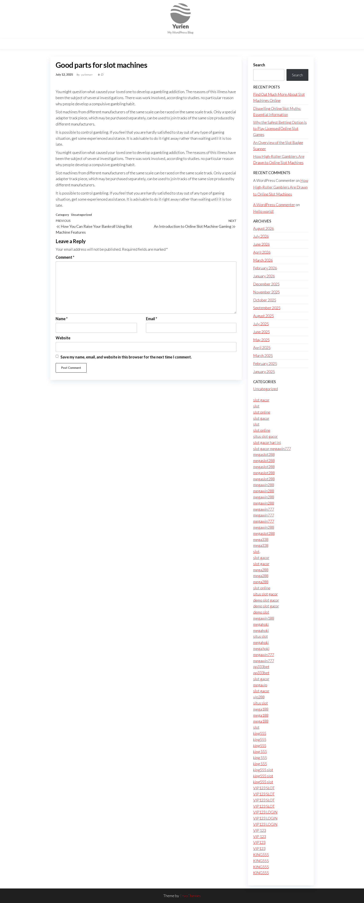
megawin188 (263, 618)
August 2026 (263, 228)
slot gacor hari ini (267, 442)
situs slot (260, 636)
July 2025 (261, 323)
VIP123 (259, 842)
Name (62, 318)
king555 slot (263, 769)
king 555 (260, 751)
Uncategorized (81, 214)
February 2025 (265, 363)
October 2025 (264, 300)
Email (151, 318)
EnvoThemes (190, 895)
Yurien (180, 26)
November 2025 (266, 292)
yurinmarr (87, 74)
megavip (260, 685)
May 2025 (261, 339)
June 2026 (261, 244)
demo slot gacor (266, 600)
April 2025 (261, 347)
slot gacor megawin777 (272, 448)
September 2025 (266, 307)
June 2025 (261, 331)
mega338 (260, 539)
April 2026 (261, 252)
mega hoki (261, 648)
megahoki (261, 624)
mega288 (260, 569)
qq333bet (261, 666)
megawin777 (263, 509)
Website (63, 338)
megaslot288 (264, 454)
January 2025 (264, 371)
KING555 (261, 854)
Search (259, 65)
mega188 (260, 709)
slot (256, 406)
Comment (65, 257)
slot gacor (261, 400)
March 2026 (263, 260)
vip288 (259, 697)
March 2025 (263, 355)
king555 (259, 733)
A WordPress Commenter (274, 204)
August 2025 (263, 315)
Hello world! (263, 211)
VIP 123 (259, 830)
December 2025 (266, 284)
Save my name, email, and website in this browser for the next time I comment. (126, 357)
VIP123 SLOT (264, 788)
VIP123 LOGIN (265, 812)
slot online (261, 412)
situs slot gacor (265, 436)
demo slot (261, 612)
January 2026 (264, 276)
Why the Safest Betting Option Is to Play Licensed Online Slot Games (280, 128)
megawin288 (263, 484)
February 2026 (265, 268)
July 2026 (261, 236)
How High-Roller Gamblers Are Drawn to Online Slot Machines (280, 187)
